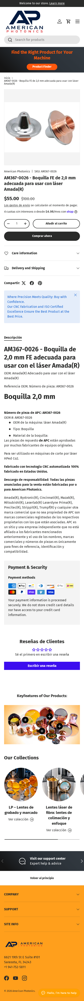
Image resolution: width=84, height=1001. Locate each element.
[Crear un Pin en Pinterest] (40, 283)
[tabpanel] (42, 449)
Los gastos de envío (17, 205)
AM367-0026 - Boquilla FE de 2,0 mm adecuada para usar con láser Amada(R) (41, 82)
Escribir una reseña (42, 666)
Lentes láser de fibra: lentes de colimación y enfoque (59, 815)
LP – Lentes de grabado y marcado (21, 810)
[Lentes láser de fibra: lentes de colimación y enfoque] (59, 784)
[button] (68, 21)
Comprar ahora (42, 236)
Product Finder (42, 66)
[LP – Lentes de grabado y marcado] (21, 784)
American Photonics (17, 171)
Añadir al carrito (56, 223)
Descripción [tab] (13, 337)
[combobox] (42, 40)
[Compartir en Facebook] (32, 283)
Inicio (7, 78)
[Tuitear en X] (24, 283)
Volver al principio (42, 878)
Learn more (57, 3)
